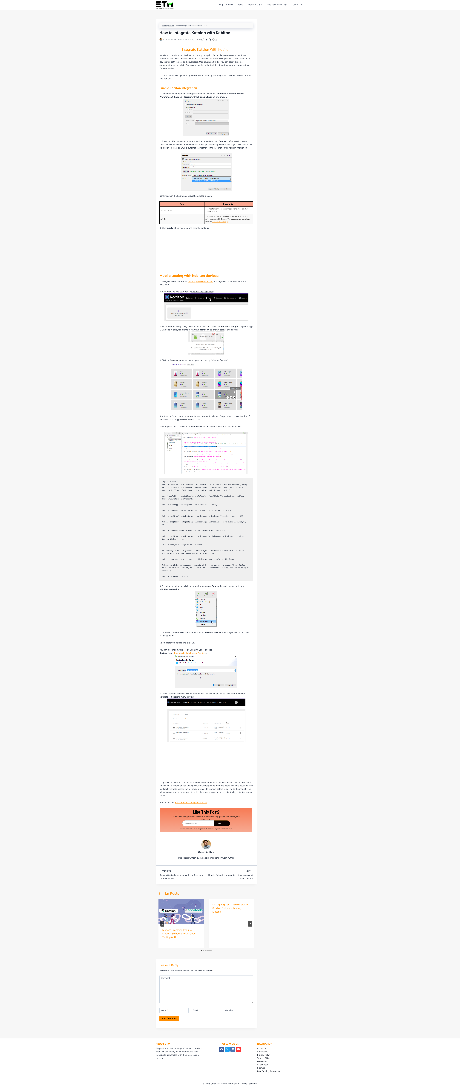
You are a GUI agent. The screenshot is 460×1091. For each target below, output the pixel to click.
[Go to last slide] (162, 924)
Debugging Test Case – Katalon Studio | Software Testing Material (230, 908)
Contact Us (262, 1051)
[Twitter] (227, 1049)
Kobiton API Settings (220, 222)
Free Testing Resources (268, 1071)
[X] (215, 39)
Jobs (295, 4)
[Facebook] (211, 39)
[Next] (250, 924)
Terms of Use (263, 1058)
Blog (220, 4)
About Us (261, 1048)
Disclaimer (262, 1061)
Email (196, 1010)
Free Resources (274, 4)
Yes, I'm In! (222, 823)
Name (164, 1010)
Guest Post (262, 1064)
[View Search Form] (302, 5)
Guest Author (171, 39)
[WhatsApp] (202, 39)
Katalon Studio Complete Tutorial (191, 802)
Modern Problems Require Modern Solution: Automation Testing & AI (179, 934)
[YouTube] (238, 1049)
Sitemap (261, 1068)
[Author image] (160, 39)
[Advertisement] (206, 250)
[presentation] (181, 911)
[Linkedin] (232, 1049)
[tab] (201, 950)
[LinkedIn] (206, 39)
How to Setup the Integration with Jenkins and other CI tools (230, 875)
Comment (166, 978)
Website (229, 1010)
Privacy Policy (263, 1055)
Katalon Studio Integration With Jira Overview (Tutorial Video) (181, 875)
